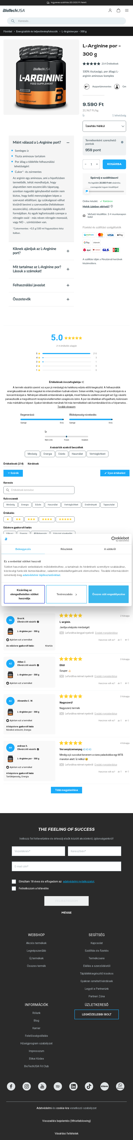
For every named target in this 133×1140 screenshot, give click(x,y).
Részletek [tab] (67, 548)
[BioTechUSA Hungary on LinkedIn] (73, 1089)
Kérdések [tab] (33, 464)
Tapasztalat (109, 504)
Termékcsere (97, 958)
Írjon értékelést (118, 473)
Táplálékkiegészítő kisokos (96, 973)
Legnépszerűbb (36, 950)
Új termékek (36, 958)
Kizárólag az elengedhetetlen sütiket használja (24, 594)
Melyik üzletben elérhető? (96, 206)
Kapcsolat (97, 943)
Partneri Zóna (96, 996)
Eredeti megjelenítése (106, 633)
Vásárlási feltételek (66, 1133)
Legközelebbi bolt (97, 1014)
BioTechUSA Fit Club (36, 1066)
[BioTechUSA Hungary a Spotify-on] (58, 1089)
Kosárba (114, 164)
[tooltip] (82, 382)
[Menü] (127, 10)
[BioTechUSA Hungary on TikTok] (89, 1089)
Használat (53, 504)
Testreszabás (65, 594)
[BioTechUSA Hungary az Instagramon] (27, 1089)
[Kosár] (118, 10)
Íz (84, 115)
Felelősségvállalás (36, 1035)
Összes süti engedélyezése (108, 594)
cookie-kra (62, 1108)
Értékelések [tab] (13, 464)
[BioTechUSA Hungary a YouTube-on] (42, 1089)
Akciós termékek (36, 943)
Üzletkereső (96, 1005)
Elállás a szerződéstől (96, 966)
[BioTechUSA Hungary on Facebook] (11, 1089)
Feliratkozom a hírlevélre (34, 888)
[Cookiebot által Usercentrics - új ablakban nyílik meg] (114, 539)
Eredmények (91, 504)
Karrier (36, 1028)
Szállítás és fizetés (97, 950)
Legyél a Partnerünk (97, 988)
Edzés (38, 504)
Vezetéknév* (22, 851)
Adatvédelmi (44, 1108)
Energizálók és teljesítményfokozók (37, 31)
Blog (36, 1020)
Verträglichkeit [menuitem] (97, 453)
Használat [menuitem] (77, 453)
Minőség (10, 504)
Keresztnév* (78, 851)
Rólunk (36, 1013)
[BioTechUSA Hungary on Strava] (104, 1089)
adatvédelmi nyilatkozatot (78, 881)
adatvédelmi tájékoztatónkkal (41, 575)
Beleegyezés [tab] (23, 548)
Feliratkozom (66, 901)
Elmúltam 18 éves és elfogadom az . (57, 881)
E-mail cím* (21, 866)
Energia (25, 504)
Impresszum (36, 1051)
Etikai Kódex (36, 1058)
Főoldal (7, 31)
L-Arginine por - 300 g (28, 631)
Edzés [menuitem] (62, 453)
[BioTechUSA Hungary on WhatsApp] (120, 1089)
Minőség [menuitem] (32, 453)
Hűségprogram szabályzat (36, 1043)
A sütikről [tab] (110, 548)
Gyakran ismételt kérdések (97, 981)
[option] (66, 2)
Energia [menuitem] (48, 453)
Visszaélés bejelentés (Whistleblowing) (66, 1121)
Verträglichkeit (71, 504)
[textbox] (38, 490)
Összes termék (36, 966)
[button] (100, 65)
